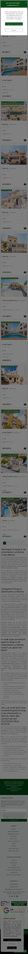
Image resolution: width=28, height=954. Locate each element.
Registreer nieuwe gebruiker (14, 24)
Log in (14, 30)
